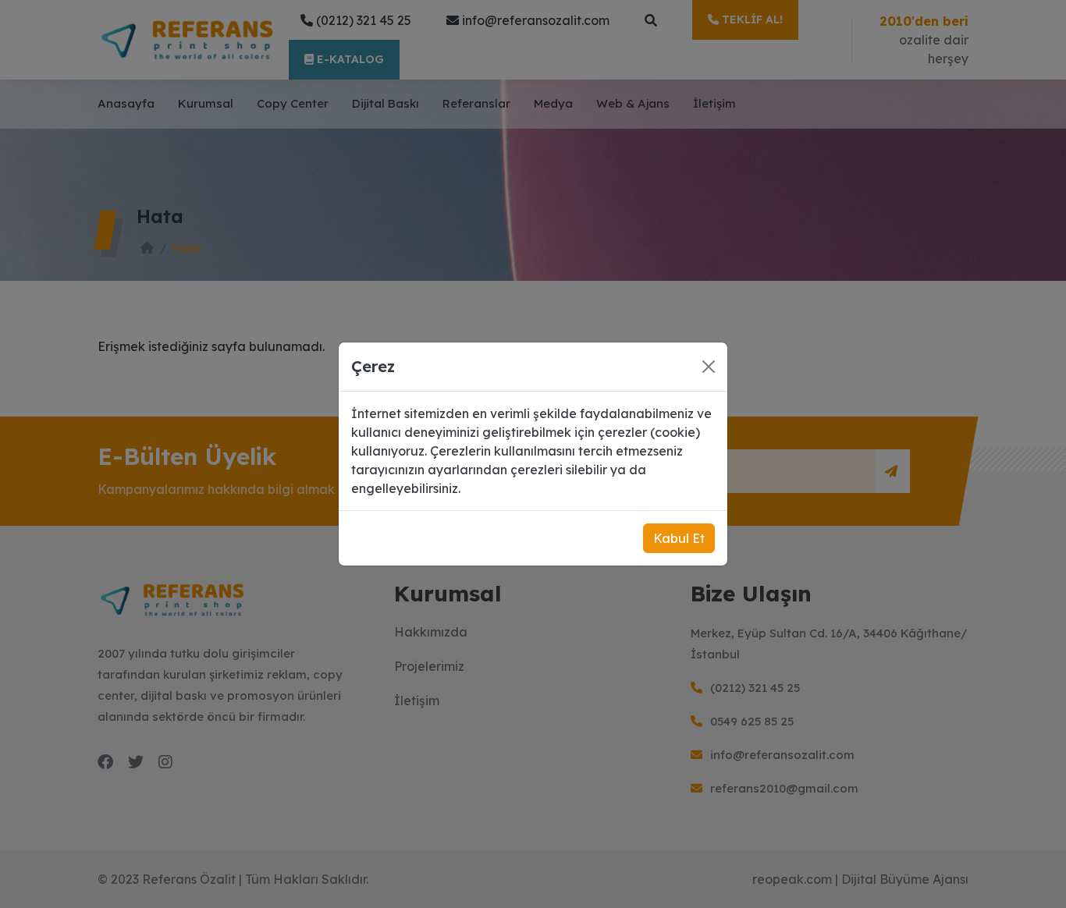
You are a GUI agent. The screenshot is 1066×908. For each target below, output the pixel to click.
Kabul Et (679, 538)
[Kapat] (708, 366)
